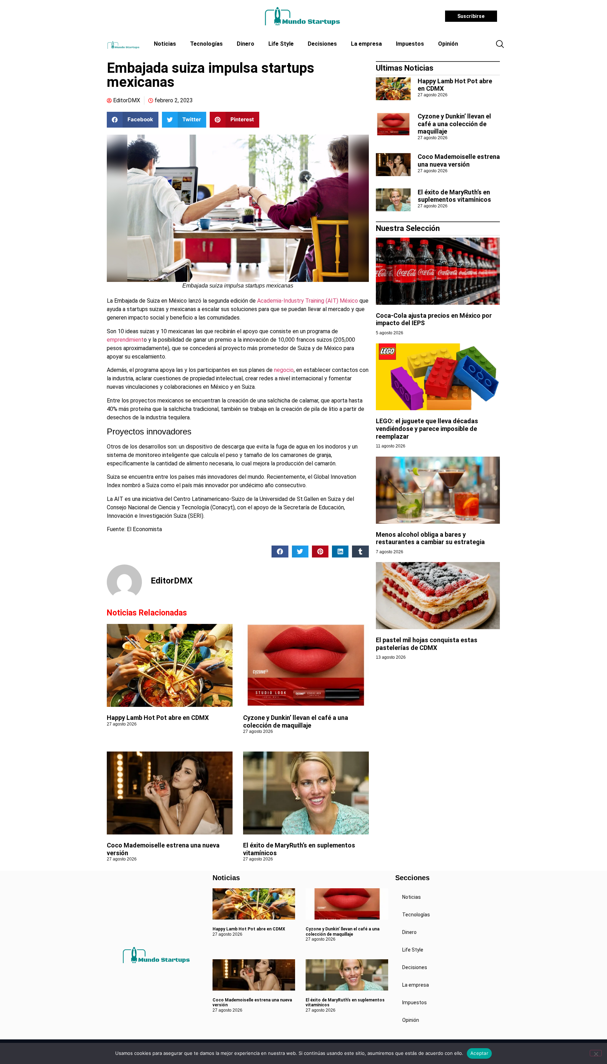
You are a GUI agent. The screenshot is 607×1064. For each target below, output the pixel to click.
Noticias (165, 43)
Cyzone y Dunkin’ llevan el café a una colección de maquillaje (295, 721)
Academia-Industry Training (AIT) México (307, 300)
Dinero (245, 43)
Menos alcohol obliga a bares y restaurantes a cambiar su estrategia (430, 538)
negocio (284, 370)
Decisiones (322, 43)
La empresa (366, 43)
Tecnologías (206, 43)
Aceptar (479, 1053)
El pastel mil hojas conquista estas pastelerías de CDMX (426, 643)
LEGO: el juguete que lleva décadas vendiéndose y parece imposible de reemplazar (427, 428)
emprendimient (125, 339)
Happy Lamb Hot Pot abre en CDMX (158, 717)
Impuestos (410, 43)
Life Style (281, 43)
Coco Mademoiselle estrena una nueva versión (459, 160)
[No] (596, 1053)
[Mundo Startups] (302, 16)
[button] (500, 45)
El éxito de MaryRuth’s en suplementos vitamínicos (454, 196)
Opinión (448, 43)
